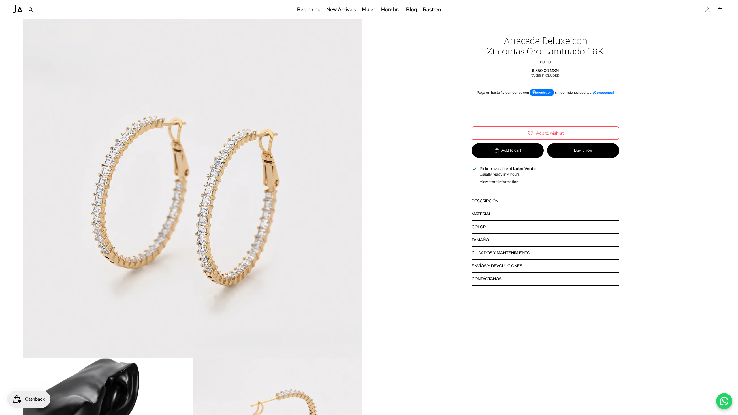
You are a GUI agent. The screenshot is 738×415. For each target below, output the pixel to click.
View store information (499, 181)
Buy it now (583, 150)
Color (479, 226)
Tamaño (480, 239)
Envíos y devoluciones (497, 265)
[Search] (30, 9)
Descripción (485, 200)
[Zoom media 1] (192, 188)
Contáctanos (487, 278)
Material (482, 213)
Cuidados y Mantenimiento (501, 252)
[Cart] (720, 9)
